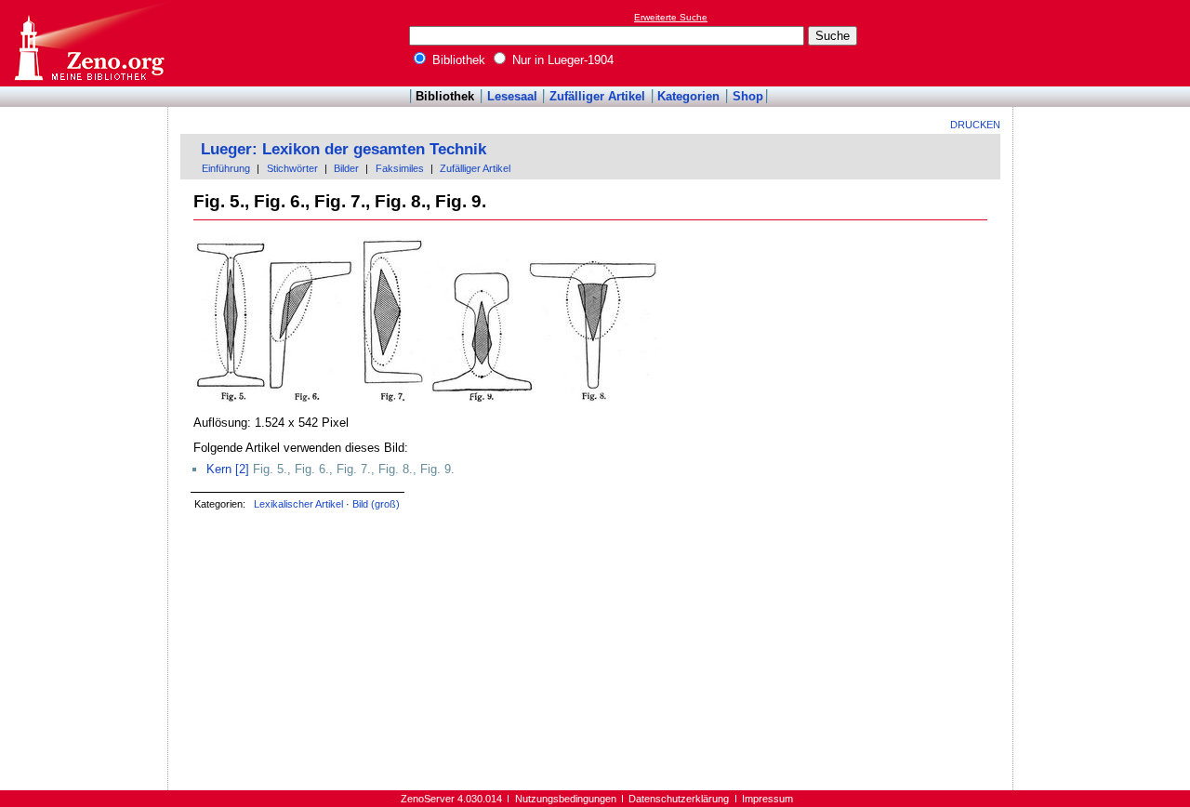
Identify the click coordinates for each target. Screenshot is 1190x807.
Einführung (226, 168)
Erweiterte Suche (670, 17)
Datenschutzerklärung (678, 798)
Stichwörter (292, 168)
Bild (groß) (376, 503)
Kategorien (688, 96)
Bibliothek (457, 60)
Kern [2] (227, 469)
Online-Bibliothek (88, 43)
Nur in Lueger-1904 (561, 60)
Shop (748, 96)
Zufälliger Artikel (597, 96)
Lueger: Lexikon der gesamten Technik (343, 149)
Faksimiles (400, 168)
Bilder (346, 168)
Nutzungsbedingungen (565, 798)
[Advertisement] (1104, 43)
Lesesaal (512, 96)
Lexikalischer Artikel (298, 503)
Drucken (975, 124)
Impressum (767, 798)
